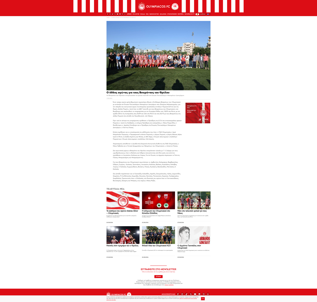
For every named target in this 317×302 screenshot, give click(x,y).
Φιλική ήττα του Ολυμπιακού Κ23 (156, 246)
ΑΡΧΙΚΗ (129, 14)
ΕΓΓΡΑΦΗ (158, 276)
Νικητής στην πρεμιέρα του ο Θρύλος (122, 246)
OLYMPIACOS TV (189, 14)
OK (203, 298)
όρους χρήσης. (169, 285)
